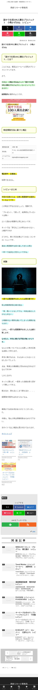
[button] (30, 34)
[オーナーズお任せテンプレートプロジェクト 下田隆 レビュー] (9, 467)
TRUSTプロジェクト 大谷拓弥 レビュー (25, 452)
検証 (5, 498)
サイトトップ (7, 434)
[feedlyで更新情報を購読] (10, 524)
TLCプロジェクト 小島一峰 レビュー (9, 452)
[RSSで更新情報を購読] (27, 524)
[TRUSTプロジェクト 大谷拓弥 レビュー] (25, 444)
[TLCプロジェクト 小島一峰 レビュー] (9, 444)
